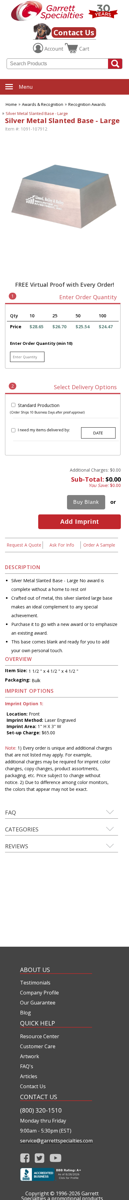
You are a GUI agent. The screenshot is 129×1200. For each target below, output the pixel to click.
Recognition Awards (87, 104)
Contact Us (74, 32)
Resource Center (39, 1036)
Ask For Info (61, 545)
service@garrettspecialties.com (56, 1140)
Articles (28, 1076)
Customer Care (37, 1046)
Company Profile (39, 992)
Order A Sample (99, 545)
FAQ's (26, 1066)
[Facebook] (25, 1158)
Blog (25, 1012)
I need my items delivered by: (44, 430)
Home (11, 104)
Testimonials (35, 982)
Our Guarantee (37, 1002)
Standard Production (38, 405)
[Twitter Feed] (39, 1158)
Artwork (29, 1056)
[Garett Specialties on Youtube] (55, 1158)
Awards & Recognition (42, 104)
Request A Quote (24, 545)
